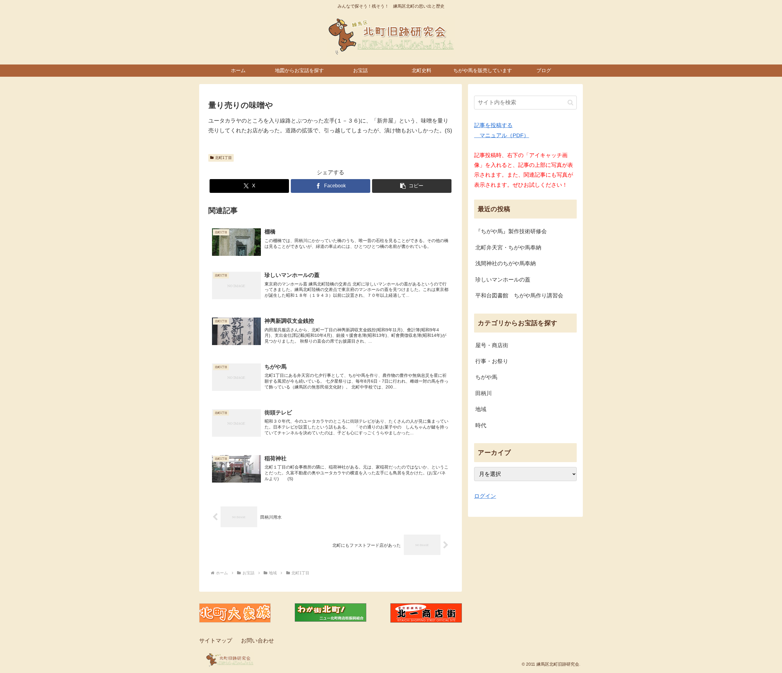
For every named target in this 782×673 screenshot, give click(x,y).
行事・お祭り (491, 361)
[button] (411, 186)
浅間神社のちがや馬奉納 (505, 263)
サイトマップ (215, 641)
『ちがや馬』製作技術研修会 (511, 231)
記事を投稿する (493, 125)
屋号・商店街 (491, 345)
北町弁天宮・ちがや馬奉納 (508, 248)
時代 (480, 425)
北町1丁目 (223, 158)
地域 (480, 409)
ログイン (485, 496)
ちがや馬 (486, 377)
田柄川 (483, 393)
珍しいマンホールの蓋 (502, 280)
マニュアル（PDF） (501, 135)
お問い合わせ (257, 641)
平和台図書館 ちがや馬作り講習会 (519, 295)
